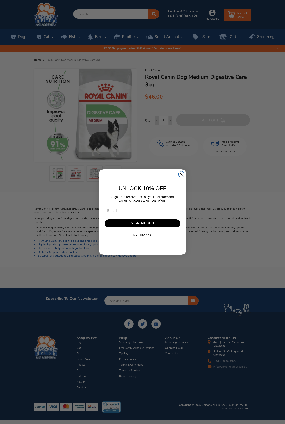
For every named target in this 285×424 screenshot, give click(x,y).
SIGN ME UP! (142, 223)
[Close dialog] (181, 174)
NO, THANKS (142, 235)
